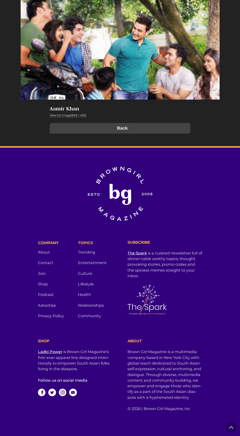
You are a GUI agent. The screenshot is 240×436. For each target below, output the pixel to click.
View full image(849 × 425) (68, 115)
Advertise (47, 305)
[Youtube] (73, 392)
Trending (86, 252)
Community (89, 315)
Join (42, 273)
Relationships (91, 305)
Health (84, 294)
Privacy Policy (51, 315)
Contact (45, 262)
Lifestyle (86, 284)
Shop (43, 284)
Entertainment (92, 262)
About (44, 252)
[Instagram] (62, 392)
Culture (85, 273)
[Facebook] (41, 392)
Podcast (46, 294)
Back (122, 128)
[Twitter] (52, 392)
